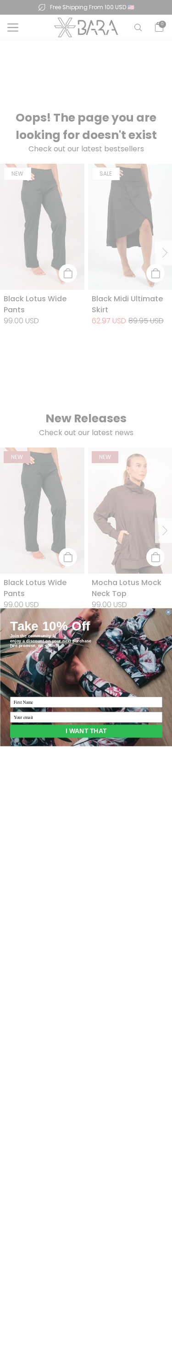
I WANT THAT (86, 730)
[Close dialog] (168, 612)
